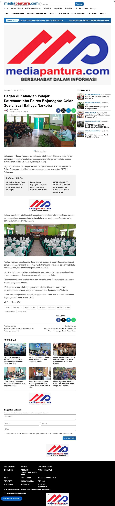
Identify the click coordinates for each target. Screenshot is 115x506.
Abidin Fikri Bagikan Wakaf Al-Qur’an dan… (97, 97)
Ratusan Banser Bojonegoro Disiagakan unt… (96, 107)
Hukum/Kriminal (27, 481)
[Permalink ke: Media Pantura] (6, 110)
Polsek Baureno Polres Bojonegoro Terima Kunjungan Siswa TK (19, 328)
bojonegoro (17, 307)
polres (67, 307)
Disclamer (8, 470)
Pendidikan (8, 484)
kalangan (42, 307)
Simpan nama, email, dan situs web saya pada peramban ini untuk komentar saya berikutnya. (39, 433)
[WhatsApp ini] (73, 110)
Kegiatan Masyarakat (92, 102)
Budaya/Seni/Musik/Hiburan (32, 490)
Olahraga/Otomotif (12, 490)
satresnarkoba (10, 311)
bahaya (7, 307)
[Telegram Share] (68, 110)
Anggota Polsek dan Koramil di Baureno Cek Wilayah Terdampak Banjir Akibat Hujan (60, 328)
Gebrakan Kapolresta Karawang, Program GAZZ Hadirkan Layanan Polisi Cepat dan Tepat (14, 360)
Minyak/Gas (25, 484)
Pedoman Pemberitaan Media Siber (28, 472)
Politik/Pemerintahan (92, 94)
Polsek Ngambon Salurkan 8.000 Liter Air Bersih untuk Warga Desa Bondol (63, 383)
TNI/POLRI (41, 481)
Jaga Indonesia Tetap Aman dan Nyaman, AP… (97, 116)
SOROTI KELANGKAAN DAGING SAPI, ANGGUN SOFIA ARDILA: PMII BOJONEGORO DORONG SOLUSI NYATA (61, 187)
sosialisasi (22, 311)
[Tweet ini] (63, 110)
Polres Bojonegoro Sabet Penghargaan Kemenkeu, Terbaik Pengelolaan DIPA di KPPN (39, 384)
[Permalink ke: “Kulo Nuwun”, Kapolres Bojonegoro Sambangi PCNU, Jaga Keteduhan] (15, 373)
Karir (6, 478)
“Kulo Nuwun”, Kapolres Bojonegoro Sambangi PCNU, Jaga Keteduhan (15, 383)
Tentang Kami (9, 466)
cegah (27, 307)
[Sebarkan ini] (58, 110)
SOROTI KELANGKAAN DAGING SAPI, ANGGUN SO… (97, 126)
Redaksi (24, 466)
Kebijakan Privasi (45, 466)
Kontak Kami (26, 478)
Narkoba (51, 307)
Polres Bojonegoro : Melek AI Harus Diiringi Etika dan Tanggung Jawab (40, 359)
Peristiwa (8, 481)
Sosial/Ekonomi (90, 113)
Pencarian (79, 4)
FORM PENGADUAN (45, 470)
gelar (34, 307)
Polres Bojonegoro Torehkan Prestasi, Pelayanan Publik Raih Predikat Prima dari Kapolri (64, 360)
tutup (48, 494)
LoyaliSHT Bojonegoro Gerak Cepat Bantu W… (96, 136)
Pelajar (59, 307)
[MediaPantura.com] (21, 4)
